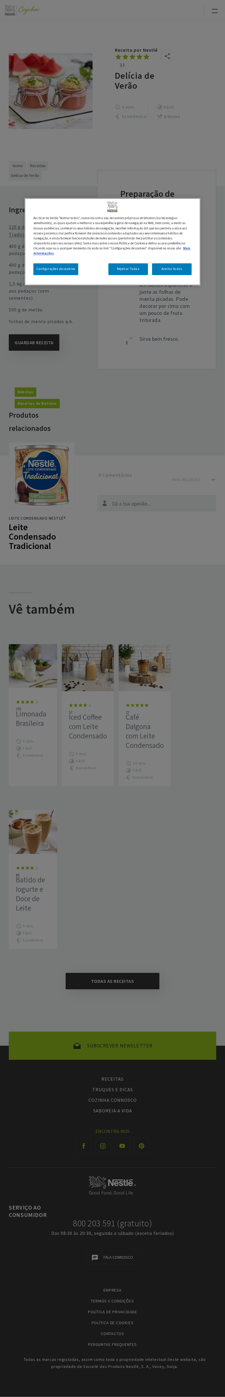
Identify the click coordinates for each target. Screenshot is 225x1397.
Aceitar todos (171, 269)
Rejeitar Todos (128, 269)
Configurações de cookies (55, 269)
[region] (112, 241)
